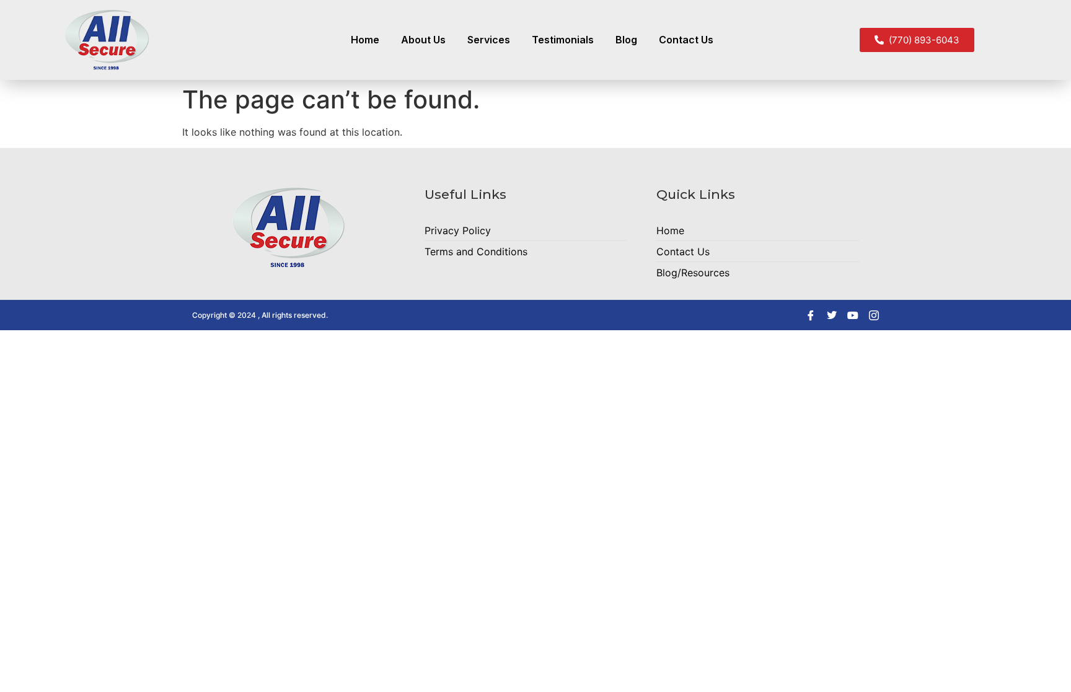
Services (488, 39)
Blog (626, 39)
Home (365, 39)
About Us (423, 39)
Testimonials (563, 39)
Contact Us (686, 39)
